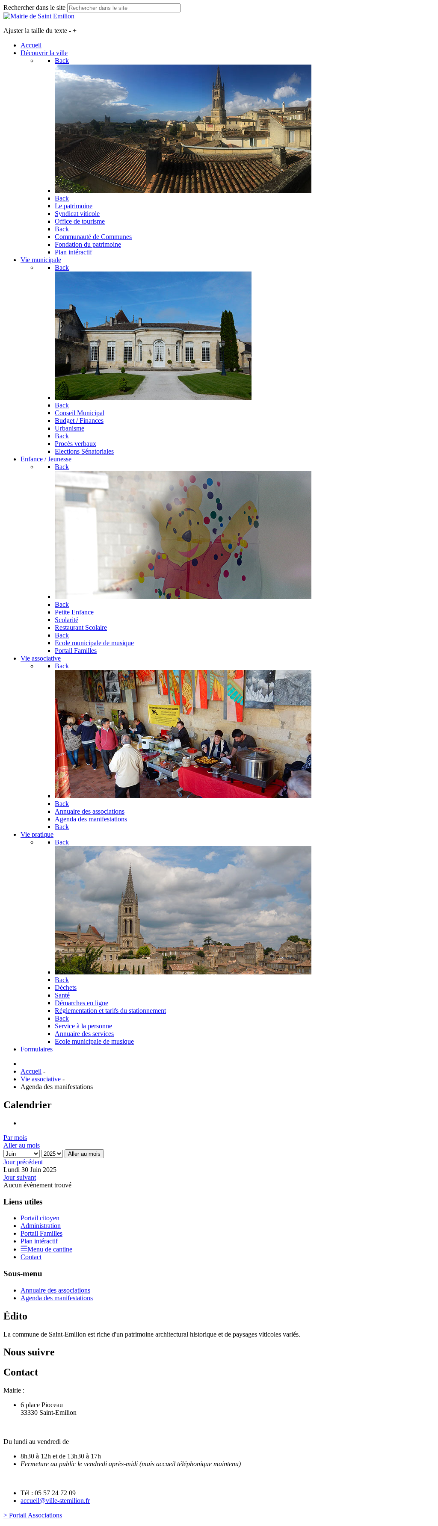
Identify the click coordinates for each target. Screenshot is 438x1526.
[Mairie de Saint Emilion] (38, 16)
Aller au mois (21, 1145)
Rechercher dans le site (34, 7)
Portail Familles (41, 1233)
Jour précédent (23, 1162)
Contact (31, 1256)
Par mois (15, 1137)
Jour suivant (19, 1177)
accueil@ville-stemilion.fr (55, 1500)
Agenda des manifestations (57, 1298)
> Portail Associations (32, 1515)
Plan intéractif (39, 1241)
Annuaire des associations (55, 1290)
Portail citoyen (40, 1218)
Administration (41, 1225)
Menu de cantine (49, 1249)
